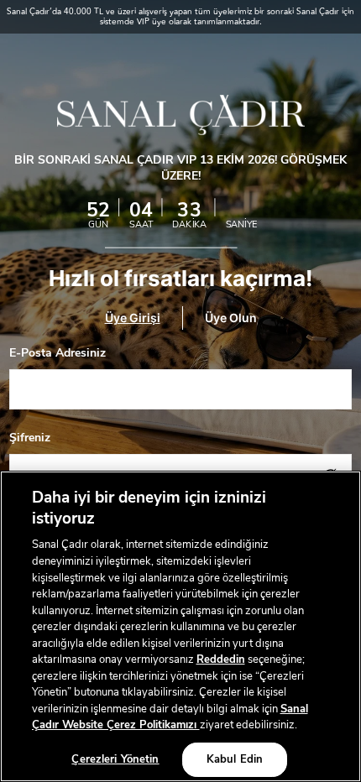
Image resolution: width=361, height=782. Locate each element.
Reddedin (220, 659)
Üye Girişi (132, 317)
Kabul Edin (235, 759)
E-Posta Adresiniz (57, 353)
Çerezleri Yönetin (115, 759)
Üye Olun (231, 317)
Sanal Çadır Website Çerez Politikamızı (170, 717)
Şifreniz (29, 438)
